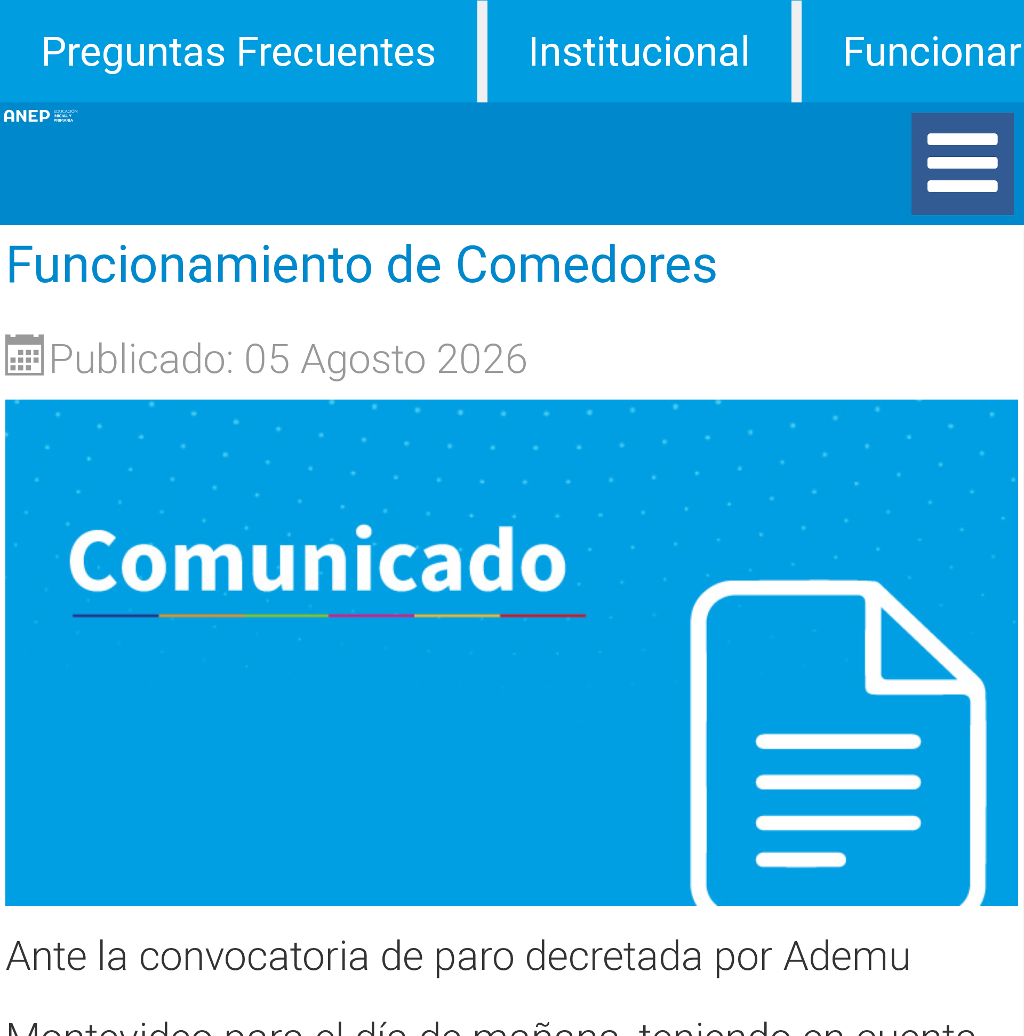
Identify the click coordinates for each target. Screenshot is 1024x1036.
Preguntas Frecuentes (238, 52)
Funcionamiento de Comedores (361, 264)
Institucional (639, 52)
